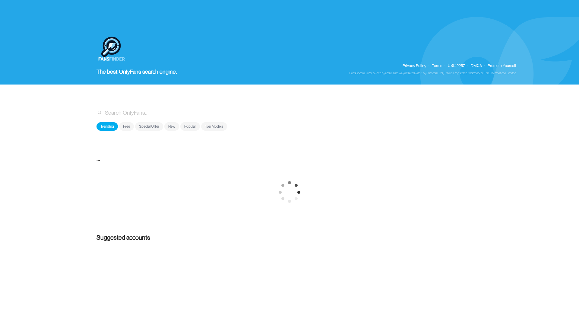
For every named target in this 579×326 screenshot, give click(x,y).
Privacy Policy (414, 65)
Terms (437, 65)
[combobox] (193, 112)
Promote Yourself (502, 65)
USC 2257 (456, 65)
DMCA (476, 65)
